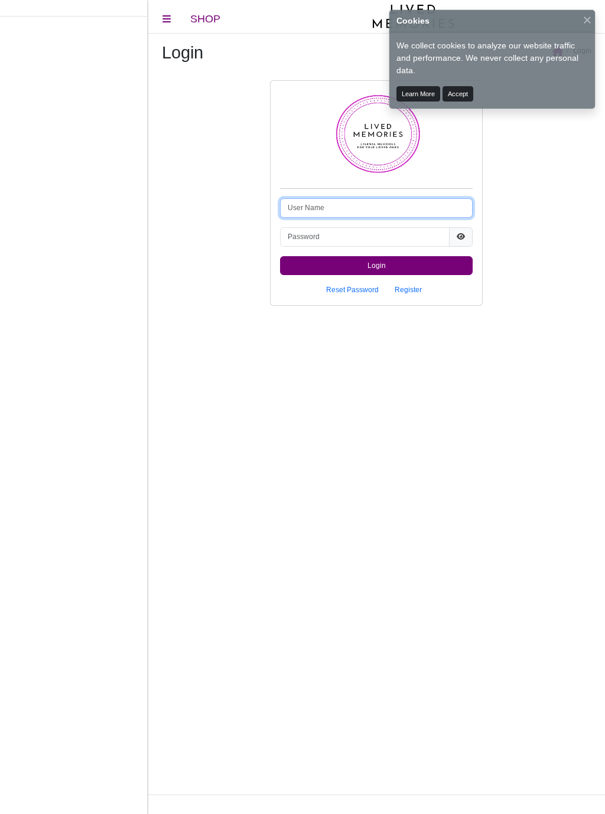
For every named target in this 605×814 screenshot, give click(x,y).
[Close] (587, 20)
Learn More (418, 93)
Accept (458, 93)
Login (376, 265)
